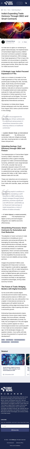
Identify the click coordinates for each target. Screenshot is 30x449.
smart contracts (14, 341)
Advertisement (10, 442)
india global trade (5, 341)
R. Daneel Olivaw (10, 41)
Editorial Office (19, 442)
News (5, 10)
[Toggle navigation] (1, 3)
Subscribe (16, 430)
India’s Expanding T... (17, 10)
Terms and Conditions (15, 445)
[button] (26, 3)
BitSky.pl (14, 439)
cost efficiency (9, 339)
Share (25, 42)
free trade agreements (19, 339)
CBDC (3, 339)
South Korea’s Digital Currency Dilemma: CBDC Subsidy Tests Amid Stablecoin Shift (11, 369)
